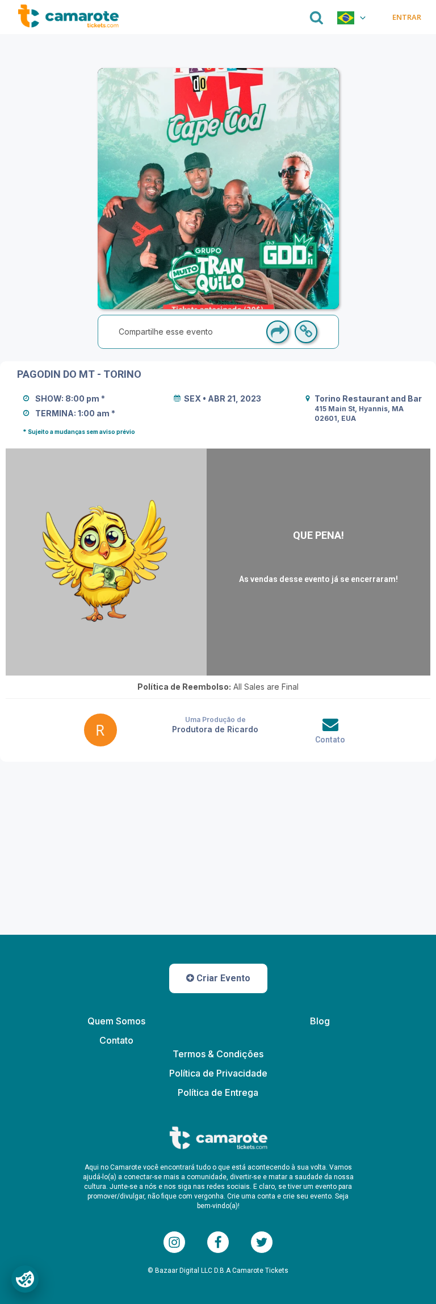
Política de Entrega (218, 1092)
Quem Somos (116, 1021)
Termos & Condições (218, 1054)
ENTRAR (406, 17)
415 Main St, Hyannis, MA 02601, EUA (360, 413)
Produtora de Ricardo (215, 729)
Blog (320, 1021)
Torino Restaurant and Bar (368, 398)
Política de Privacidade (218, 1073)
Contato (330, 739)
